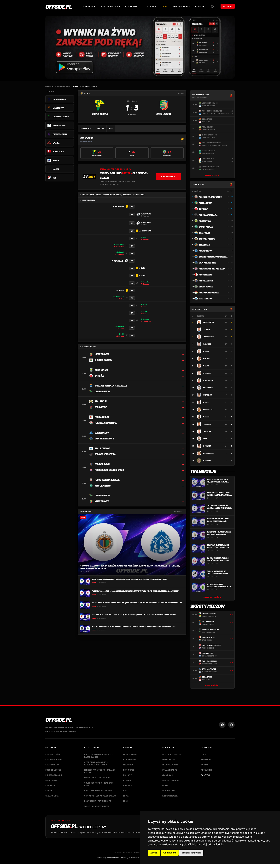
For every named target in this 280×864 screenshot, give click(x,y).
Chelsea (127, 785)
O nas (203, 754)
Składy (100, 128)
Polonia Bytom (206, 281)
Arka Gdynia (205, 221)
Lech (125, 801)
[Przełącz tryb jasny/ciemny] (212, 6)
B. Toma (206, 351)
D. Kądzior (207, 344)
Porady (199, 6)
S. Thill (206, 402)
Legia (125, 796)
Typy (164, 6)
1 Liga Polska (51, 796)
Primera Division (53, 775)
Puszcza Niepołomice (209, 293)
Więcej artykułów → (212, 597)
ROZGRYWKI (132, 6)
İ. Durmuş (206, 329)
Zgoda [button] (154, 852)
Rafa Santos (208, 388)
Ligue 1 (48, 790)
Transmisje (86, 128)
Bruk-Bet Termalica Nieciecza (213, 257)
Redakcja (206, 759)
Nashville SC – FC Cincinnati (98, 777)
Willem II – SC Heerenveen (96, 806)
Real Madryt (129, 759)
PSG (125, 790)
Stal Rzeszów (205, 298)
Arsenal (127, 780)
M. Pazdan (206, 373)
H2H (111, 128)
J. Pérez (206, 417)
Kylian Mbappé (169, 770)
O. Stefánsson (208, 453)
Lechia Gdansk (206, 287)
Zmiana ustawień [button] (191, 852)
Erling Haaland (170, 764)
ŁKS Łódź (203, 209)
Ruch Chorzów (205, 251)
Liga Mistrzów (52, 754)
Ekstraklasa (52, 764)
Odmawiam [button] (169, 852)
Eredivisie (50, 785)
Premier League (53, 770)
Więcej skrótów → (212, 685)
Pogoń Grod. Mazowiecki (210, 197)
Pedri (165, 785)
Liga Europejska (54, 759)
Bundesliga (51, 780)
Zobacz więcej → (212, 175)
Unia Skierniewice (207, 263)
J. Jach (206, 366)
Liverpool (128, 764)
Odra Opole (204, 245)
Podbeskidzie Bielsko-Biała (212, 269)
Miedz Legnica (205, 203)
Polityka (205, 775)
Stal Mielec (204, 233)
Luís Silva (207, 431)
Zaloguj (227, 6)
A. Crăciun (207, 446)
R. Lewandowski (170, 796)
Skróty (151, 6)
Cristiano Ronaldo (171, 754)
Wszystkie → (179, 512)
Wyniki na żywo (110, 6)
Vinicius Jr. (167, 775)
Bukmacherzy (181, 6)
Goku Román (207, 395)
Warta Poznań (206, 227)
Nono (205, 439)
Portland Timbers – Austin (98, 790)
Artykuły (89, 6)
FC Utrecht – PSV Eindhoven (98, 801)
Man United (128, 770)
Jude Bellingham (170, 780)
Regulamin (206, 770)
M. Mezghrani (208, 380)
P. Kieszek (207, 424)
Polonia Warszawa (208, 215)
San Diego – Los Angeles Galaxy (100, 796)
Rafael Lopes (208, 322)
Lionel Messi (168, 759)
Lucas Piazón (208, 337)
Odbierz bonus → (168, 176)
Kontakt (205, 764)
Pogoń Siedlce (205, 275)
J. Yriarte (207, 460)
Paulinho (206, 358)
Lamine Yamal (168, 790)
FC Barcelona (130, 754)
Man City (127, 775)
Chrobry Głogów (207, 239)
